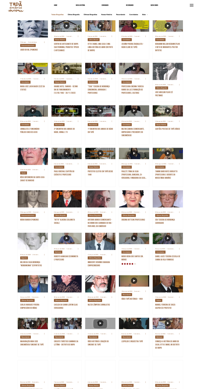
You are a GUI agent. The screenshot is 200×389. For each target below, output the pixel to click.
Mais (144, 14)
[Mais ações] (45, 42)
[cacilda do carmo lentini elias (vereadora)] (66, 283)
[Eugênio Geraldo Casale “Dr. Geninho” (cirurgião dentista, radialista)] (168, 368)
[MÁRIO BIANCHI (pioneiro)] (33, 198)
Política (158, 300)
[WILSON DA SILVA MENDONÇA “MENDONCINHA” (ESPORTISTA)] (33, 241)
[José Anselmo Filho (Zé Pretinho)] (168, 71)
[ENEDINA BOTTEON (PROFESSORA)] (134, 198)
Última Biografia (73, 14)
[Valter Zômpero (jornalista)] (100, 283)
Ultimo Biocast (93, 39)
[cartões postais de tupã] (66, 368)
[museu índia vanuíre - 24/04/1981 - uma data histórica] (100, 368)
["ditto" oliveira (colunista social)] (66, 198)
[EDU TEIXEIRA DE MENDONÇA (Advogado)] (168, 198)
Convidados (133, 14)
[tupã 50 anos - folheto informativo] (134, 368)
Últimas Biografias (90, 14)
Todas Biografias (57, 14)
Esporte (24, 258)
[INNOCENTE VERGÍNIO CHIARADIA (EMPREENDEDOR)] (100, 241)
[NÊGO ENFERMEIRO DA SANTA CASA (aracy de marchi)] (33, 156)
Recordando (120, 14)
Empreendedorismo (27, 45)
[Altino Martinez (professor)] (33, 368)
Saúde (23, 173)
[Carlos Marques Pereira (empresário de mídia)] (33, 283)
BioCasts (58, 252)
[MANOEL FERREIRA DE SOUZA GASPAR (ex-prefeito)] (168, 283)
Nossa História (106, 14)
